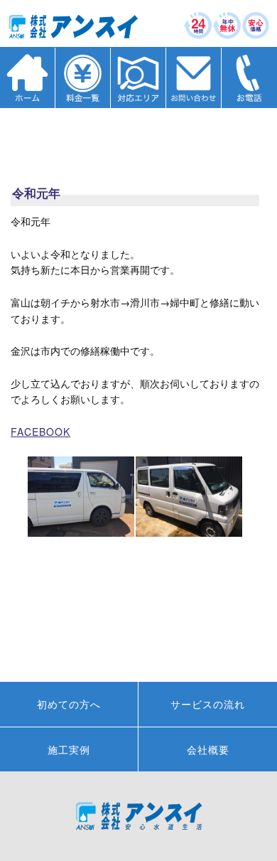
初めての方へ (69, 704)
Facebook (40, 431)
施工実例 (69, 749)
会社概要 (208, 749)
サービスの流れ (207, 704)
